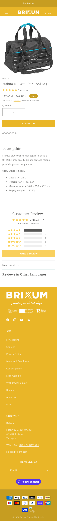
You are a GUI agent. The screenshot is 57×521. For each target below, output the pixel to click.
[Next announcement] (51, 3)
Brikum (23, 517)
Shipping (17, 100)
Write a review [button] (28, 253)
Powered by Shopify (35, 517)
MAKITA (6, 79)
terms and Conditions (17, 361)
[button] (6, 12)
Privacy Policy (13, 354)
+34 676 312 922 (29, 445)
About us (11, 397)
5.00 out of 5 (37, 220)
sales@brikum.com (16, 451)
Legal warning (13, 375)
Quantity (6, 105)
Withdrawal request (16, 383)
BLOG (9, 404)
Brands (10, 390)
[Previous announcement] (5, 3)
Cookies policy (14, 368)
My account (12, 339)
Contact (10, 347)
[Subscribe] (46, 470)
